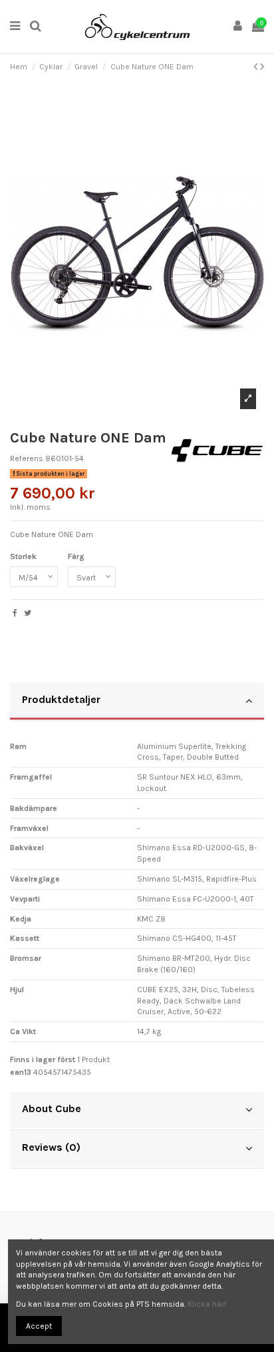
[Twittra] (27, 613)
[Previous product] (256, 66)
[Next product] (262, 66)
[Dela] (15, 613)
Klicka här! (207, 1304)
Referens (26, 458)
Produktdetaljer (61, 699)
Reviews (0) (51, 1147)
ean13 (20, 1072)
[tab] (137, 701)
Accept (39, 1326)
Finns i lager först (42, 1059)
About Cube (51, 1108)
